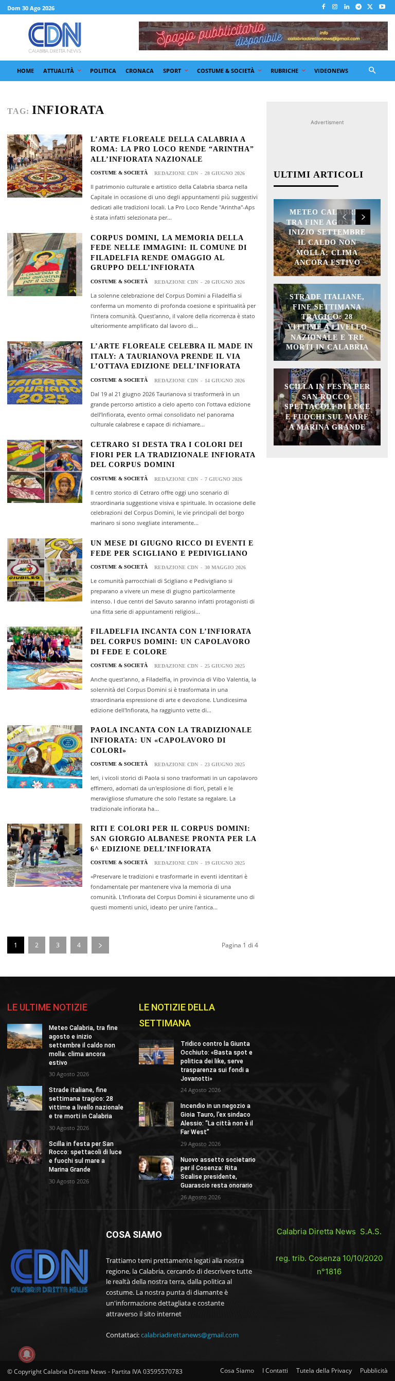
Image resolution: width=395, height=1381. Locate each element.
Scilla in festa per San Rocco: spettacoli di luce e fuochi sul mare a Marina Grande (327, 407)
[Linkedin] (347, 7)
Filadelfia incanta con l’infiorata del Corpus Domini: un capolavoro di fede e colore (171, 641)
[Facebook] (323, 7)
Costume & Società (119, 173)
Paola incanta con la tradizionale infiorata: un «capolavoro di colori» (171, 740)
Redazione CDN (176, 173)
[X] (370, 7)
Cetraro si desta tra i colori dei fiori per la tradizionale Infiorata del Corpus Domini (173, 455)
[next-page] (100, 945)
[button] (372, 71)
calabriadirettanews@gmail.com (190, 1334)
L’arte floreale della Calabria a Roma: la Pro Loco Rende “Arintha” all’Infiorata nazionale (172, 149)
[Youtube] (382, 7)
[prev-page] (344, 217)
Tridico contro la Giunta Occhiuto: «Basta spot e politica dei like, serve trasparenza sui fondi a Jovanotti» (217, 1061)
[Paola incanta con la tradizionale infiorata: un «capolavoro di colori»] (44, 756)
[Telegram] (359, 7)
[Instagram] (335, 7)
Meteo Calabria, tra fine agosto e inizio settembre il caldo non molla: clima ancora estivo (83, 1045)
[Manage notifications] (27, 1354)
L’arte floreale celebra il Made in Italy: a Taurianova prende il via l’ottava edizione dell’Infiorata (172, 356)
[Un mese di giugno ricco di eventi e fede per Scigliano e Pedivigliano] (44, 569)
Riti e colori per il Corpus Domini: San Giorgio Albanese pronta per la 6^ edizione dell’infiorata (174, 838)
